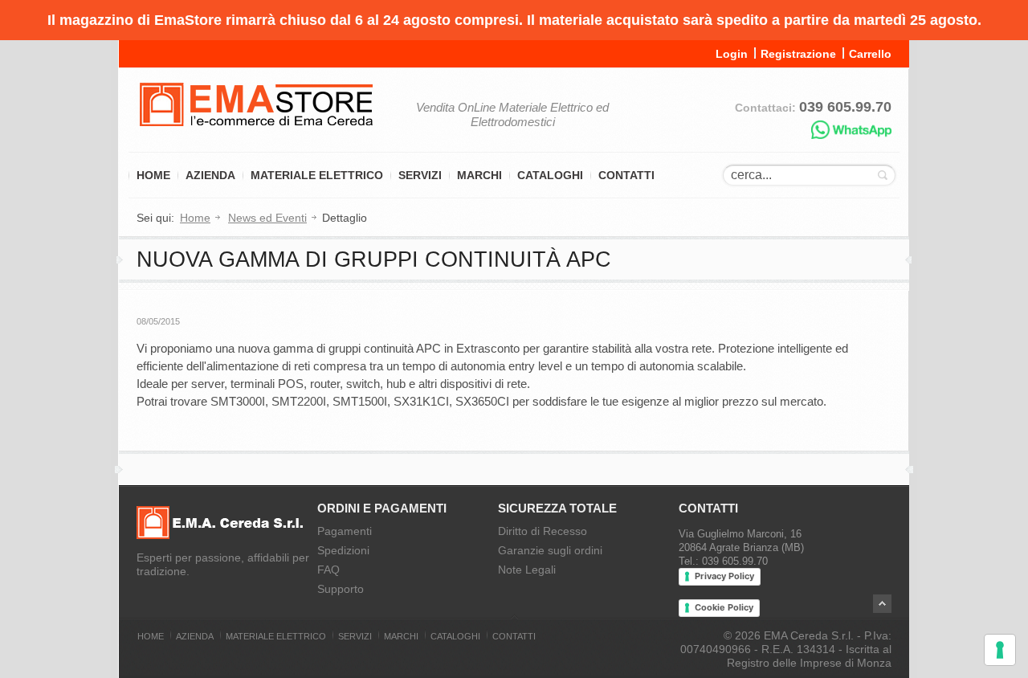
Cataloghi (550, 175)
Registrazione (798, 53)
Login (732, 53)
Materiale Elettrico (317, 175)
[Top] (882, 603)
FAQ (328, 569)
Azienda (210, 175)
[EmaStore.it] (256, 136)
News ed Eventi (267, 217)
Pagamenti (344, 531)
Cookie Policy (724, 607)
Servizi (420, 175)
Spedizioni (343, 550)
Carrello (870, 53)
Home (153, 175)
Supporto (340, 588)
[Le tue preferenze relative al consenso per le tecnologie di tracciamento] (1000, 650)
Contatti (626, 175)
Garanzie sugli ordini (550, 550)
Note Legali (527, 569)
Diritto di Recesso (542, 531)
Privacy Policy (724, 576)
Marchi (479, 175)
